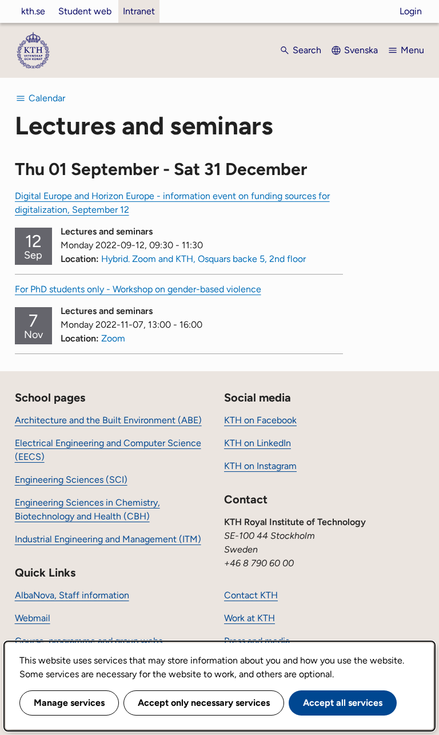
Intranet (139, 11)
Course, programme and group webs (88, 640)
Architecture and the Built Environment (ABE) (108, 420)
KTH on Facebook (260, 420)
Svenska (361, 50)
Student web (84, 11)
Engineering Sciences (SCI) (71, 479)
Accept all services (342, 702)
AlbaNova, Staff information (72, 595)
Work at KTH (249, 618)
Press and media (257, 640)
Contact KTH (251, 595)
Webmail (32, 618)
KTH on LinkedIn (257, 443)
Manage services (69, 702)
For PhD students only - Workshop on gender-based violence (138, 289)
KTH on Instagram (260, 465)
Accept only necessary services (204, 702)
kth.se (33, 11)
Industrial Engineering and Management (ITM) (108, 539)
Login (411, 11)
